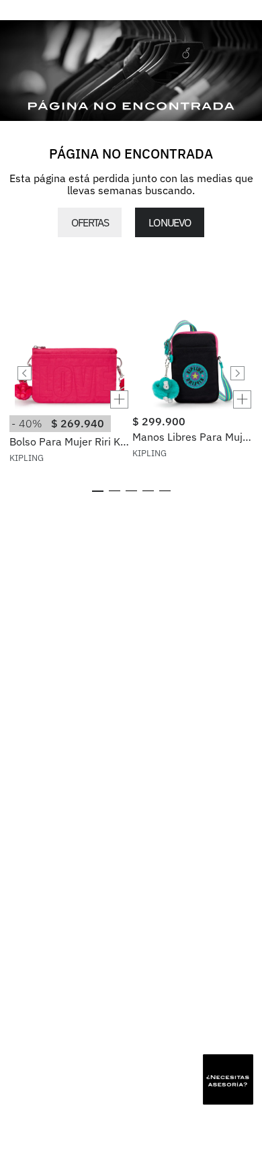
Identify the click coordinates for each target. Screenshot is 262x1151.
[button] (69, 399)
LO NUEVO (169, 222)
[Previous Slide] (24, 373)
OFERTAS (89, 222)
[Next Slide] (237, 373)
